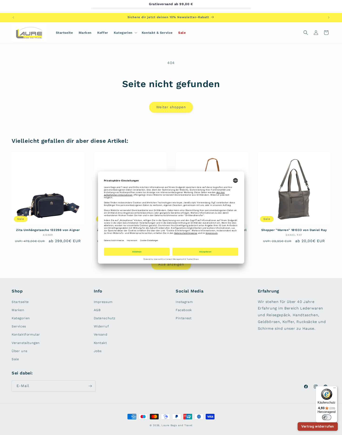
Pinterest (183, 318)
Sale (15, 359)
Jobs (98, 351)
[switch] (326, 417)
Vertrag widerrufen (317, 426)
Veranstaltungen (26, 343)
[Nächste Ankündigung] (329, 17)
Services (19, 326)
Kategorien (21, 318)
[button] (125, 32)
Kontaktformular (26, 334)
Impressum (103, 302)
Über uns (19, 351)
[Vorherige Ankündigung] (13, 17)
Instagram (184, 302)
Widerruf (101, 326)
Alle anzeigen (171, 264)
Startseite (20, 302)
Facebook (184, 310)
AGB (97, 310)
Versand (100, 334)
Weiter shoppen (171, 107)
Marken (18, 310)
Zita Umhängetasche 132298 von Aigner (48, 230)
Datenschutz (105, 318)
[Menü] (334, 389)
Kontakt (100, 343)
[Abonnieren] (90, 386)
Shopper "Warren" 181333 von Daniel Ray (294, 230)
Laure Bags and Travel (176, 425)
